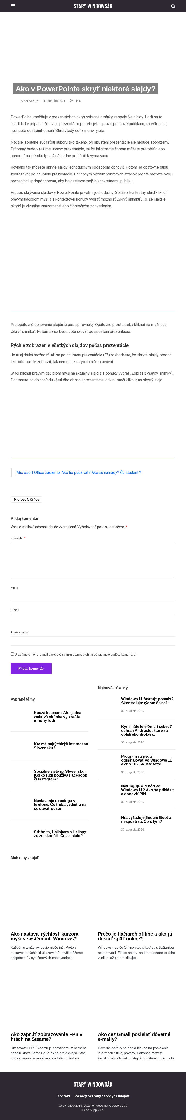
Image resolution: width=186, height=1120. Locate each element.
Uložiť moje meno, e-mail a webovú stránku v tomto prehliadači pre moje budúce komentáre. (75, 654)
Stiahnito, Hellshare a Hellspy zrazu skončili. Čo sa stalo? (60, 834)
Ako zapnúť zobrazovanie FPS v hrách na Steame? (46, 1037)
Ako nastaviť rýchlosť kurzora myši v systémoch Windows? (44, 936)
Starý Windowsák (93, 5)
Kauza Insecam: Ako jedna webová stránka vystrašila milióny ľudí (57, 717)
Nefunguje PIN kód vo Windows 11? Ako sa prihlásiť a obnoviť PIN (147, 790)
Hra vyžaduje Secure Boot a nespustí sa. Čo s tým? (146, 820)
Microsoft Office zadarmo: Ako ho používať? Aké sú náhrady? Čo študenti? (78, 472)
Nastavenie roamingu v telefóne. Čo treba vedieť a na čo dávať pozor (60, 804)
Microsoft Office (26, 499)
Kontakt (63, 1096)
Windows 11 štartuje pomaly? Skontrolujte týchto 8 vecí (147, 701)
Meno (14, 588)
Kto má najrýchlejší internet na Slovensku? (61, 746)
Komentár (18, 538)
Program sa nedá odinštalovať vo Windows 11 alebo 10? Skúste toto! (146, 760)
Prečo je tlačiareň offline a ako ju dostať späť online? (135, 936)
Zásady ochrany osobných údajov (102, 1096)
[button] (13, 6)
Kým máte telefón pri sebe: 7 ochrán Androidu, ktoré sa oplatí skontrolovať (146, 730)
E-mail (15, 610)
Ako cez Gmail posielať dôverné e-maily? (134, 1037)
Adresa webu (19, 632)
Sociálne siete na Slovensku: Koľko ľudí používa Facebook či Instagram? (60, 775)
